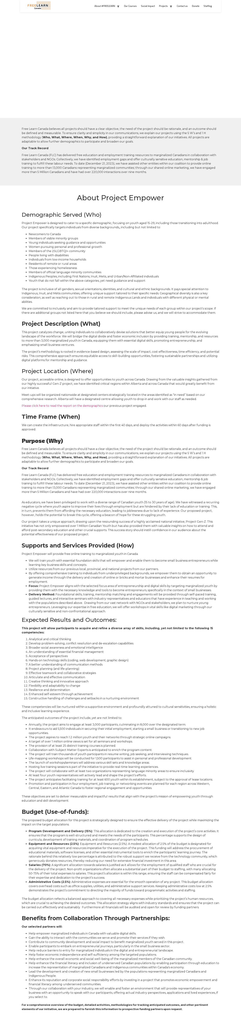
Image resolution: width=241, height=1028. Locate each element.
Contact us (182, 6)
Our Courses (130, 6)
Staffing (208, 6)
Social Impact (148, 6)
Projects (163, 6)
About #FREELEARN (104, 6)
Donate (195, 6)
